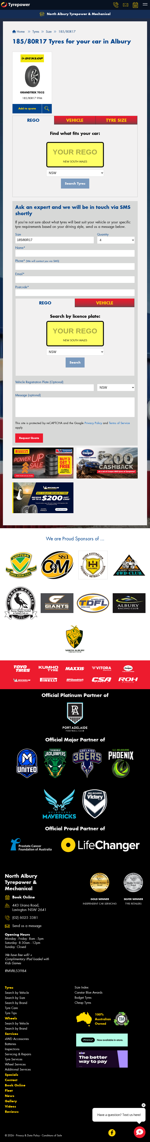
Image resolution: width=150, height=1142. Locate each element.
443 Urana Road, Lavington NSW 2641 (29, 907)
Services (11, 1034)
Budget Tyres (83, 998)
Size (18, 234)
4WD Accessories (17, 1039)
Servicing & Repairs (18, 1054)
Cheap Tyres (83, 1003)
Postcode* (22, 287)
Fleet (9, 1090)
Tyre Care (11, 1008)
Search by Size (15, 998)
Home (20, 32)
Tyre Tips (11, 1013)
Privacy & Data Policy (28, 1135)
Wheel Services (15, 1064)
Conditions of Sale (52, 1135)
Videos (10, 1106)
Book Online (15, 1085)
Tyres (9, 987)
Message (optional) (28, 395)
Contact (11, 1080)
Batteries (10, 1044)
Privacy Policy (93, 423)
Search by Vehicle (17, 993)
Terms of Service (119, 423)
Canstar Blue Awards (88, 992)
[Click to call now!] (116, 5)
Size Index (81, 987)
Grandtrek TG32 (32, 92)
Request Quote (29, 438)
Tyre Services (13, 1059)
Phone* (37, 261)
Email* (19, 274)
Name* (20, 248)
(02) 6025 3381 (25, 917)
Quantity (103, 234)
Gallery (11, 1101)
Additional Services (18, 1069)
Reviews (12, 1112)
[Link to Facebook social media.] (111, 1133)
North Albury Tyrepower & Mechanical (78, 14)
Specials (11, 1074)
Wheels (11, 1018)
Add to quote (27, 108)
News (9, 1096)
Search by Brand (16, 1003)
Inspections (12, 1049)
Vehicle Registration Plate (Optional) (39, 382)
